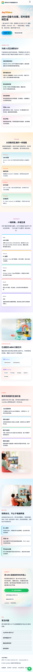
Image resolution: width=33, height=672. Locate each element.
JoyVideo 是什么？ (8, 632)
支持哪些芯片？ (7, 638)
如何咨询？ (6, 648)
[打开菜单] (29, 2)
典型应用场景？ (7, 643)
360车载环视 (21, 667)
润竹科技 (14, 667)
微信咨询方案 (18, 33)
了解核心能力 (7, 33)
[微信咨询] (29, 669)
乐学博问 (9, 667)
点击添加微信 (17, 590)
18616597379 (9, 599)
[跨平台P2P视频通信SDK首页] (10, 2)
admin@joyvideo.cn (12, 595)
